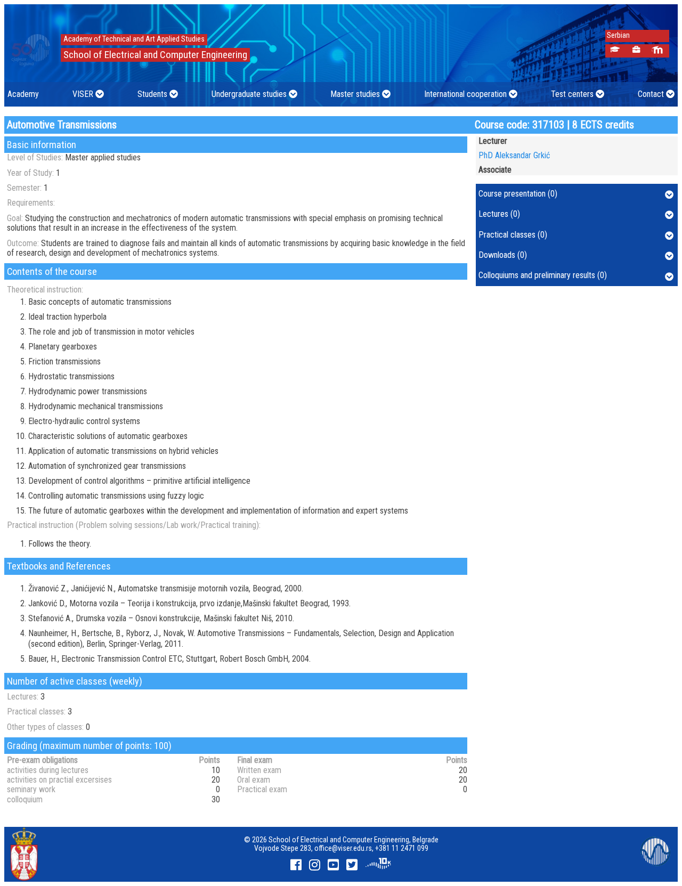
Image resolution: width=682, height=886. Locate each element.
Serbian (615, 35)
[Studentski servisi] (614, 51)
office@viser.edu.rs (343, 848)
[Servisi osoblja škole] (636, 51)
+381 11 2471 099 (401, 848)
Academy (23, 94)
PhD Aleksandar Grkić (514, 155)
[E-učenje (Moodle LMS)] (657, 51)
